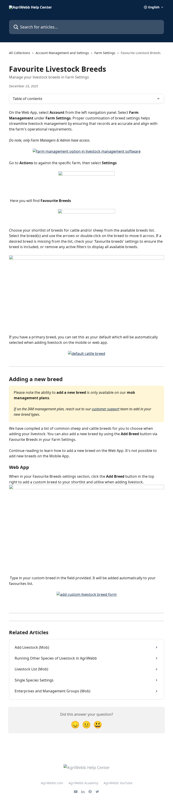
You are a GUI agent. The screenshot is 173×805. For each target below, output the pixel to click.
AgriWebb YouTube (118, 783)
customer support (105, 408)
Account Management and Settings (62, 53)
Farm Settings (104, 53)
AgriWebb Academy (83, 783)
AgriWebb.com (52, 783)
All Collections (19, 53)
